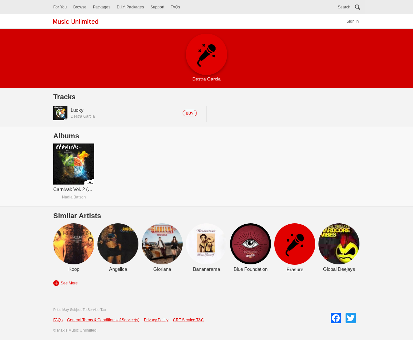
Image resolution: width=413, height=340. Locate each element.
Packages (101, 7)
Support (157, 7)
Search (344, 7)
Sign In (353, 21)
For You (60, 7)
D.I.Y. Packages (130, 7)
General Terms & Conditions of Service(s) (103, 320)
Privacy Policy (156, 320)
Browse (79, 7)
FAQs (175, 7)
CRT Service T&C (188, 320)
